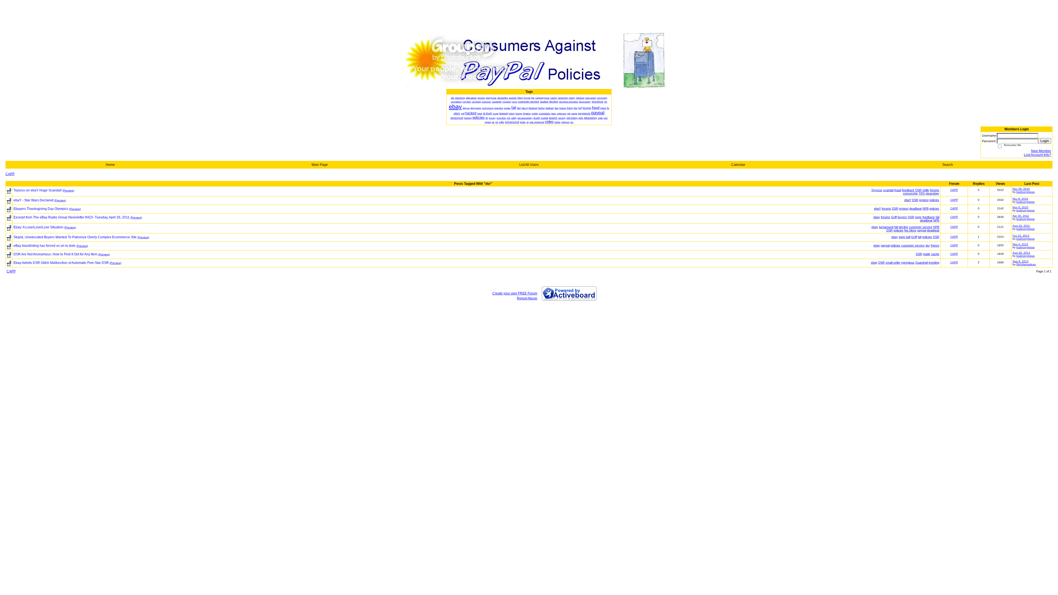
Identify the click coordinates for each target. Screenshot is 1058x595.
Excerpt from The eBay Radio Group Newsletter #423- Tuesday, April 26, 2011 (71, 217)
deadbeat (915, 208)
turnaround (886, 227)
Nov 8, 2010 (1020, 198)
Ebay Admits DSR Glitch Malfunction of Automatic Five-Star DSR (61, 263)
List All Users (529, 165)
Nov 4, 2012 (1020, 244)
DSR (918, 190)
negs (918, 217)
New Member (1041, 151)
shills (925, 190)
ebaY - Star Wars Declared (33, 200)
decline (903, 227)
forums (934, 190)
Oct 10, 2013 (1021, 235)
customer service (920, 227)
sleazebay (932, 193)
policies (934, 200)
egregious (907, 262)
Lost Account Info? (1037, 155)
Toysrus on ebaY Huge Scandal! (38, 190)
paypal (921, 230)
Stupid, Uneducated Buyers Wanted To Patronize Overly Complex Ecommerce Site (75, 237)
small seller (893, 262)
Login (1044, 141)
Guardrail (921, 262)
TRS (922, 193)
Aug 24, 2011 (1021, 225)
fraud (897, 190)
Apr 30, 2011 (1021, 215)
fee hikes (910, 230)
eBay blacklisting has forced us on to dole (44, 246)
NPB (925, 208)
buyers (902, 217)
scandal (888, 190)
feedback (908, 190)
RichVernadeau (1026, 264)
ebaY (907, 200)
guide (926, 254)
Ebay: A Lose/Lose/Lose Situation (38, 227)
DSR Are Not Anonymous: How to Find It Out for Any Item (55, 254)
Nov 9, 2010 (1020, 207)
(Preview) (68, 190)
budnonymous (1025, 191)
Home (110, 165)
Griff (894, 217)
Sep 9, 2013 (1021, 261)
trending (934, 262)
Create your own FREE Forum (514, 293)
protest (924, 200)
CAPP (10, 174)
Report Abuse (527, 298)
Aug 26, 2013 (1021, 252)
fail (937, 217)
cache (935, 254)
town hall (904, 237)
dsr (927, 245)
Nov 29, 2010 (1021, 188)
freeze (935, 245)
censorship (910, 193)
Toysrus (876, 190)
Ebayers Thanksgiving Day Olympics (41, 209)
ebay (876, 217)
